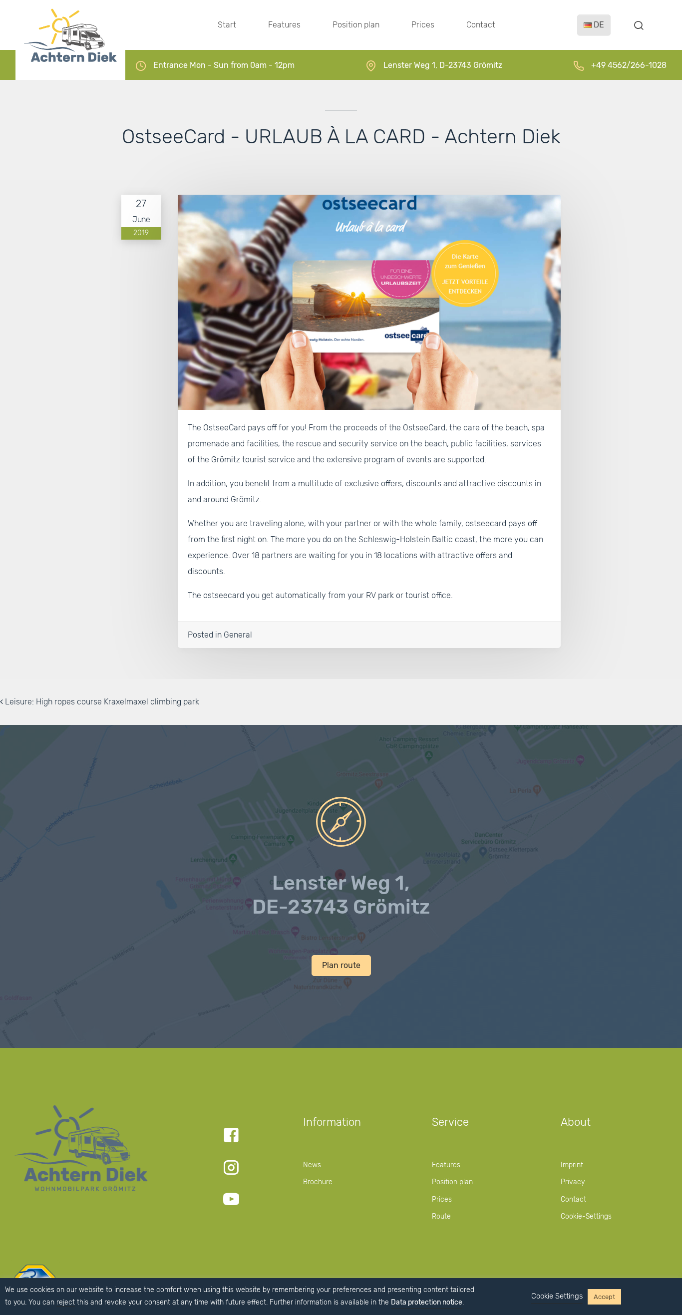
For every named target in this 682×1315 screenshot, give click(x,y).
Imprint (572, 1165)
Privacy (573, 1182)
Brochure (318, 1182)
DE (598, 24)
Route (441, 1216)
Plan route (341, 965)
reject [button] (65, 1302)
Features (284, 24)
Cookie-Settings (586, 1216)
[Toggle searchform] (638, 24)
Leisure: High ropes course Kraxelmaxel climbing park (101, 701)
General (238, 635)
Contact (480, 24)
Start (227, 24)
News (312, 1165)
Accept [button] (604, 1297)
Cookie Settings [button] (557, 1296)
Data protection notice (426, 1302)
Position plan (356, 24)
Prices (422, 24)
